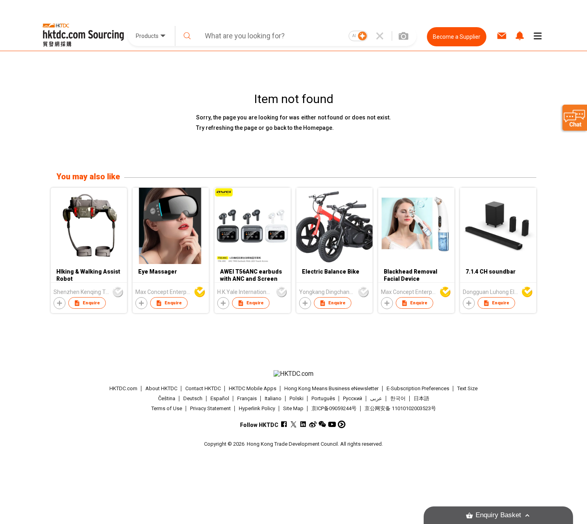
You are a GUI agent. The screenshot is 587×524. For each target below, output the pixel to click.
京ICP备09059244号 (334, 408)
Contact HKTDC (203, 388)
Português (323, 398)
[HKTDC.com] (293, 373)
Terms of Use (166, 408)
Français (247, 398)
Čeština (166, 398)
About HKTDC (161, 388)
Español (219, 398)
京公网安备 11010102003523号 (400, 408)
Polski (296, 398)
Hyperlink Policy (257, 408)
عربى (376, 398)
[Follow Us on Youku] (341, 424)
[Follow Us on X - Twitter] (293, 424)
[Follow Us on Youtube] (332, 424)
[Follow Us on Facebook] (284, 424)
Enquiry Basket (498, 515)
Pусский (352, 398)
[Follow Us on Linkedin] (303, 424)
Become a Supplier (456, 37)
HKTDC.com (123, 388)
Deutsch (192, 398)
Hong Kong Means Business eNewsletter (331, 388)
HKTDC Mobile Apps (252, 388)
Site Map (293, 408)
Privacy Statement (210, 408)
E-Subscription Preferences (418, 388)
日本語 (421, 398)
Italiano (273, 398)
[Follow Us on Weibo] (313, 424)
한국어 (398, 398)
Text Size (467, 388)
